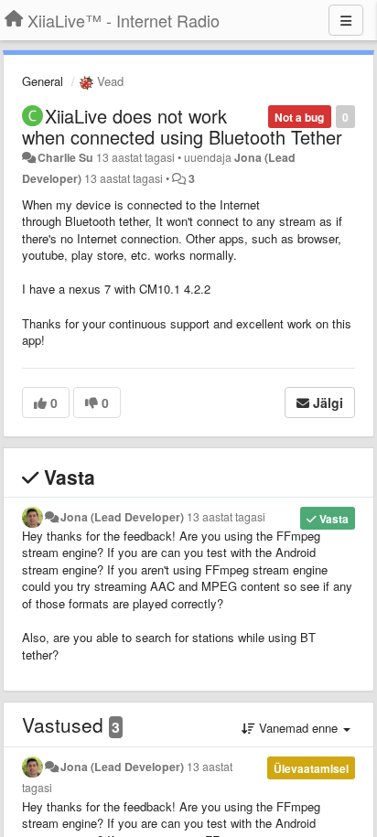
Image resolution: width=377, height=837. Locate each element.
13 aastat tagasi (226, 517)
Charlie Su (65, 157)
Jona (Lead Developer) (122, 517)
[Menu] (346, 20)
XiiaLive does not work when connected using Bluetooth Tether (182, 126)
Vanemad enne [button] (298, 727)
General (42, 81)
